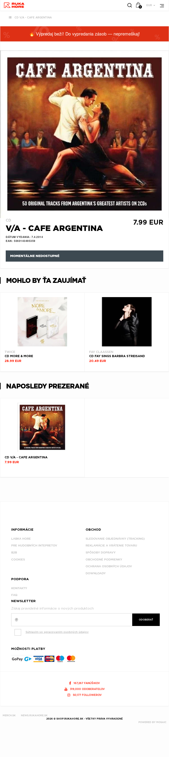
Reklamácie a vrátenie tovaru (111, 545)
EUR (149, 5)
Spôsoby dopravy (101, 552)
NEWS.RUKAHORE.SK (34, 715)
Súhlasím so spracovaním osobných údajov (57, 632)
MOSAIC (161, 722)
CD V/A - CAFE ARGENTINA (33, 17)
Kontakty (19, 588)
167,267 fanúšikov (86, 683)
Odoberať (146, 619)
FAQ (14, 595)
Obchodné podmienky (104, 559)
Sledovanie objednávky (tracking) (115, 538)
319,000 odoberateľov (87, 689)
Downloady (96, 573)
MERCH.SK (9, 715)
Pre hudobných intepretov (34, 545)
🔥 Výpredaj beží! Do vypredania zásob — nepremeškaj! (84, 33)
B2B (14, 552)
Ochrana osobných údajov (109, 566)
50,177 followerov (87, 695)
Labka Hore (21, 538)
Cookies (18, 559)
